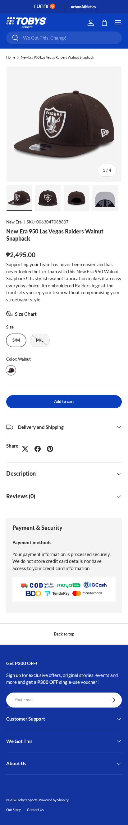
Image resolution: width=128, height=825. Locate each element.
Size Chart (26, 314)
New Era (14, 221)
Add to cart (64, 401)
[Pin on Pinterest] (50, 449)
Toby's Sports (28, 800)
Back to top (64, 633)
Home (10, 57)
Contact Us (35, 810)
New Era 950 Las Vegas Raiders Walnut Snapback (57, 57)
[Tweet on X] (25, 449)
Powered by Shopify (54, 800)
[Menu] (118, 23)
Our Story (13, 810)
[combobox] (64, 37)
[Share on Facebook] (37, 449)
